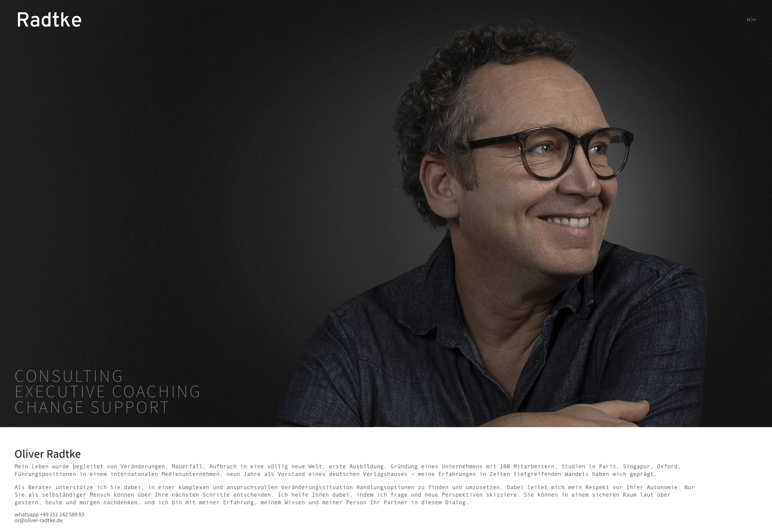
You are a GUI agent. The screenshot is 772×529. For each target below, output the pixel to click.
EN (754, 19)
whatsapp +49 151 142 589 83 (49, 515)
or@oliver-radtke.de (38, 521)
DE (748, 19)
